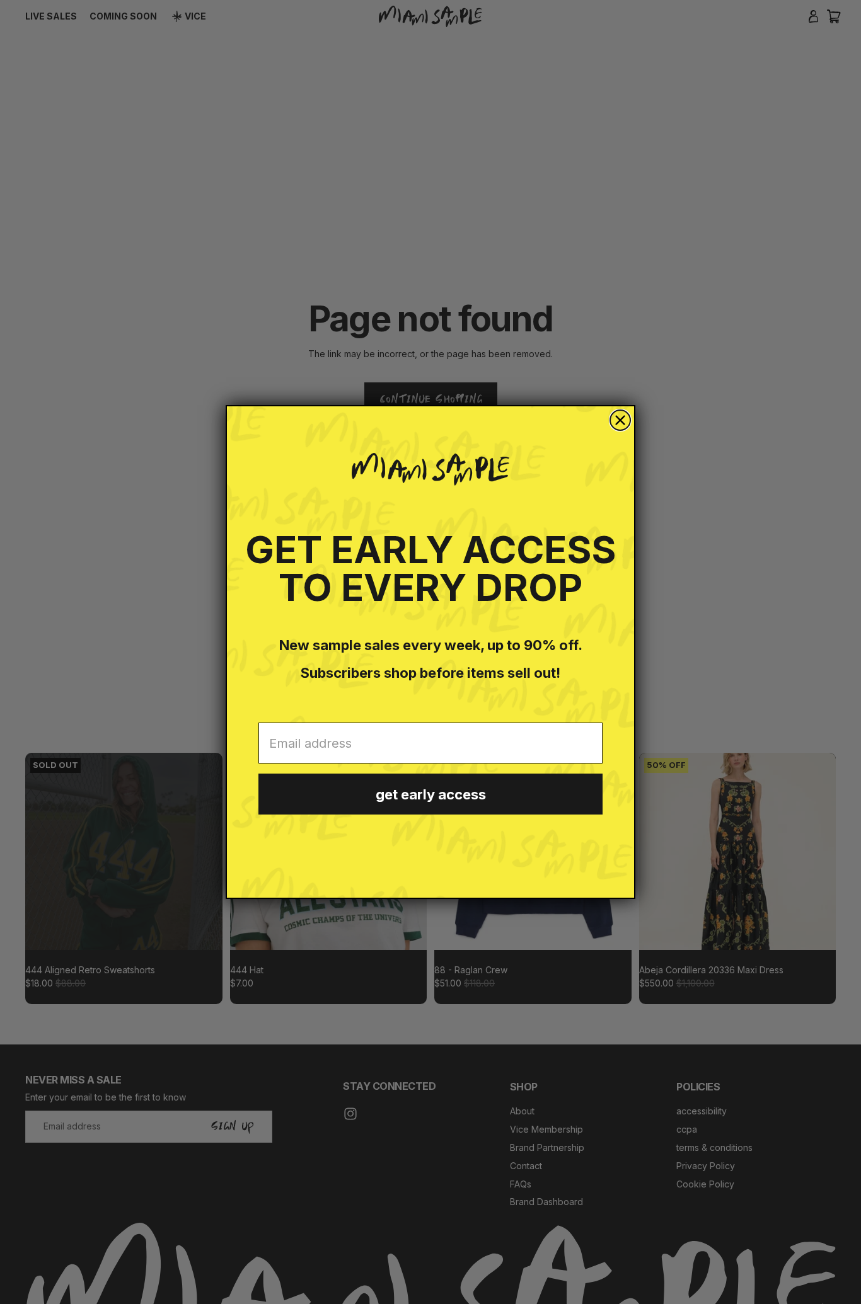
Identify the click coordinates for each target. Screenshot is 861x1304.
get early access (431, 794)
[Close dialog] (620, 420)
